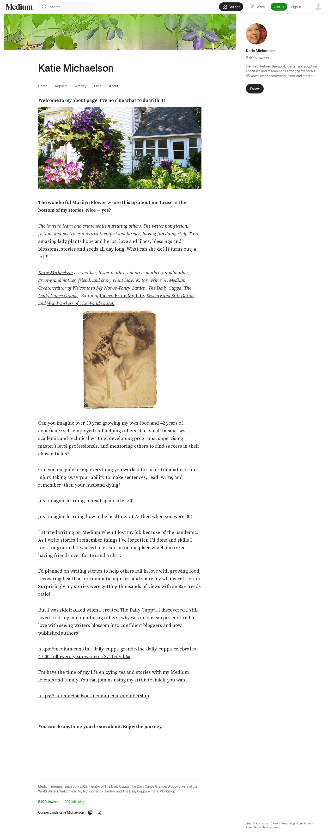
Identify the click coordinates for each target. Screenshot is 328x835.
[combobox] (73, 7)
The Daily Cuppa (116, 786)
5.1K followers (48, 801)
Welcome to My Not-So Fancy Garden (87, 791)
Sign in (296, 7)
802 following (75, 801)
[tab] (42, 85)
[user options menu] (318, 6)
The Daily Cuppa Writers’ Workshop (148, 791)
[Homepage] (19, 7)
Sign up (279, 7)
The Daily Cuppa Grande (148, 786)
